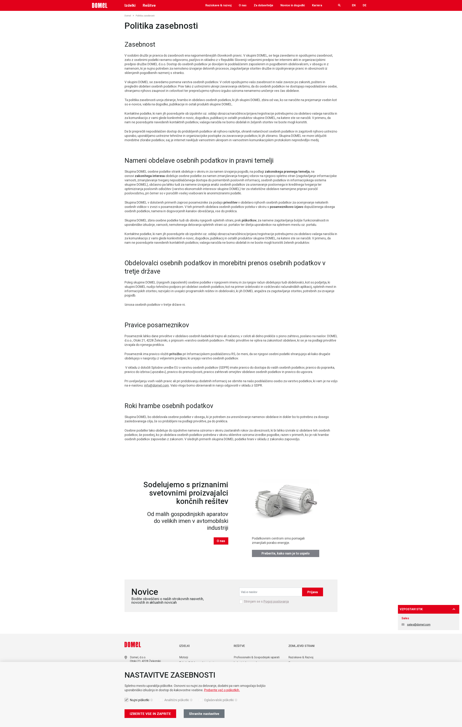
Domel (128, 15)
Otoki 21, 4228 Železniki (145, 661)
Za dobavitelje (263, 5)
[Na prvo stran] (100, 5)
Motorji (183, 657)
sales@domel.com (418, 624)
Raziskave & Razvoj (300, 657)
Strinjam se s (266, 601)
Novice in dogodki (292, 5)
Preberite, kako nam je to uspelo (285, 553)
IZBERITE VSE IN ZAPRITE (150, 714)
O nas (243, 5)
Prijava (312, 592)
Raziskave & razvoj (218, 5)
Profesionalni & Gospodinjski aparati (257, 657)
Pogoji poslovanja (276, 601)
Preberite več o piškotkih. (222, 690)
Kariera (317, 5)
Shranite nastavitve (204, 714)
